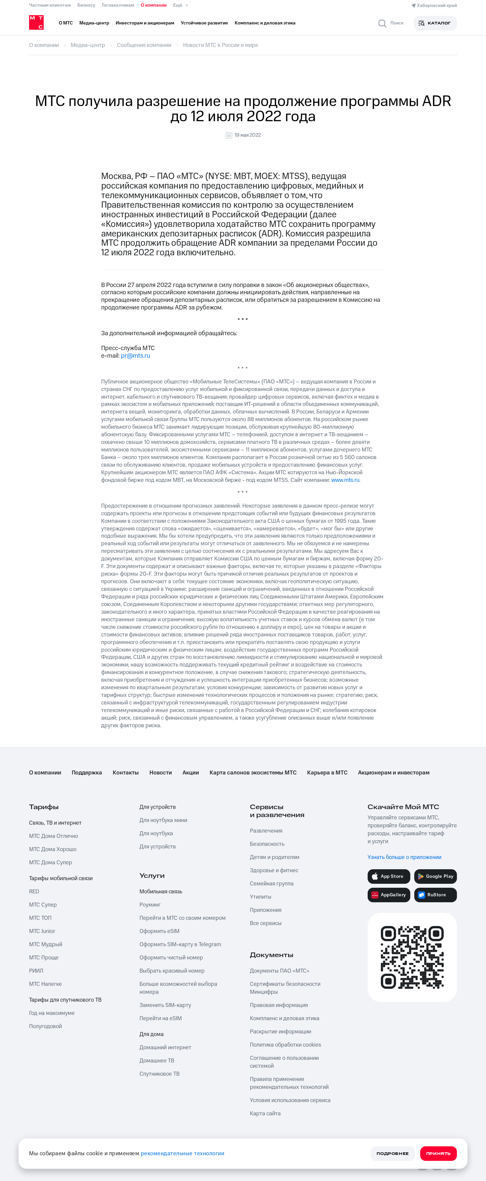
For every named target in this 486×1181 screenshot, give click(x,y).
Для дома (152, 1034)
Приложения (265, 910)
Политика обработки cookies (285, 1045)
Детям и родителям (275, 857)
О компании (154, 5)
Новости (160, 773)
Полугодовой (45, 1026)
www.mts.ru (345, 480)
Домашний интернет (165, 1048)
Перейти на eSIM (161, 1018)
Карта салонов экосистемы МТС (253, 773)
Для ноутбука (156, 834)
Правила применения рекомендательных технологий (289, 1083)
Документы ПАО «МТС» (279, 971)
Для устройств (158, 807)
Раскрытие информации (280, 1032)
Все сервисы (266, 923)
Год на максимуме (52, 1013)
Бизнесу (86, 5)
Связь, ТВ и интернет (55, 823)
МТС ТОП (40, 918)
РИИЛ (36, 971)
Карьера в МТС (327, 773)
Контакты (126, 773)
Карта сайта (265, 1114)
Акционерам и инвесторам (393, 773)
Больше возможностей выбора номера (178, 988)
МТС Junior (42, 931)
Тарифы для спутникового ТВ (65, 1000)
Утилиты (260, 897)
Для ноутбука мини (163, 820)
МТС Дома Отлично (53, 836)
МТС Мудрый (45, 944)
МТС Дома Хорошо (52, 849)
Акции (190, 773)
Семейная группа (272, 884)
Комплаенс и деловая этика (284, 1018)
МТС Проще (44, 958)
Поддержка (87, 773)
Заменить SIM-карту (165, 1005)
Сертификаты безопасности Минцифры (285, 988)
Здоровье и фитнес (274, 871)
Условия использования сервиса (290, 1100)
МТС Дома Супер (50, 863)
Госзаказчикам (118, 5)
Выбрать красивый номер (172, 971)
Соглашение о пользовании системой (284, 1062)
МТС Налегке (45, 984)
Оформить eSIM (160, 931)
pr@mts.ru (135, 355)
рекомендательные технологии (182, 1154)
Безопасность (267, 844)
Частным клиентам (50, 5)
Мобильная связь (161, 892)
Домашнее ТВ (157, 1061)
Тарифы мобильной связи (61, 878)
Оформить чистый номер (171, 958)
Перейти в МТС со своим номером (183, 918)
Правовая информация (279, 1005)
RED (34, 892)
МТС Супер (43, 905)
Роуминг (150, 905)
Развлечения (266, 831)
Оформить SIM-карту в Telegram (180, 944)
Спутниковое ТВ (160, 1074)
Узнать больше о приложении (404, 857)
